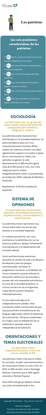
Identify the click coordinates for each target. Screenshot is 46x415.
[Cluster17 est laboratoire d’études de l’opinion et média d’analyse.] (10, 5)
